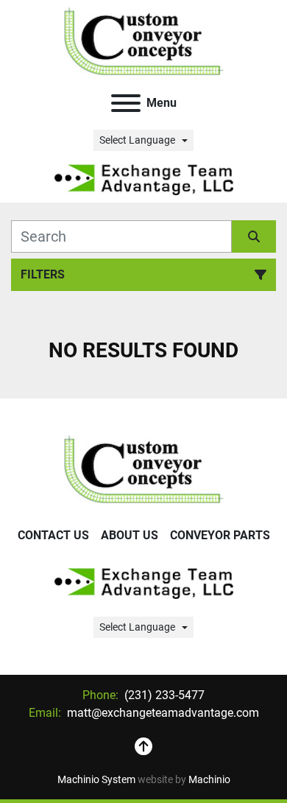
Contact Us (53, 535)
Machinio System (96, 779)
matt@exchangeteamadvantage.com (161, 713)
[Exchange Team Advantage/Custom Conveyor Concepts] (144, 468)
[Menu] (126, 103)
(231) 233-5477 (163, 695)
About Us (129, 535)
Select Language (137, 140)
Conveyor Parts (220, 535)
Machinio (209, 779)
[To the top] (143, 747)
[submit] (254, 236)
